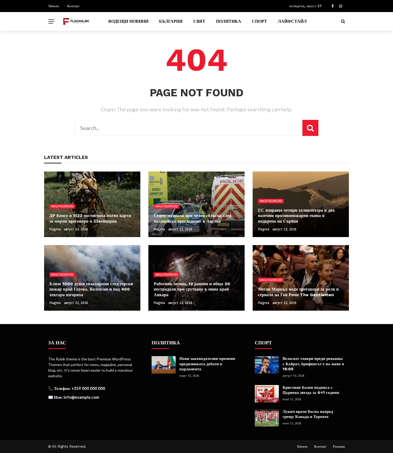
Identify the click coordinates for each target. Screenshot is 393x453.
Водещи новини (128, 21)
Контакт (73, 6)
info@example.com (81, 397)
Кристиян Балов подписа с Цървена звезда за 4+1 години (311, 390)
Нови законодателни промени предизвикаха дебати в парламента (207, 363)
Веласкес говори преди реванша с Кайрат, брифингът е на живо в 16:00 (313, 363)
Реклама (339, 446)
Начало (53, 6)
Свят (199, 21)
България (171, 21)
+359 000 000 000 (88, 388)
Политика (228, 21)
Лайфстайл (292, 21)
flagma (55, 229)
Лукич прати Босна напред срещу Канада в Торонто (308, 414)
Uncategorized (62, 206)
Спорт (259, 21)
